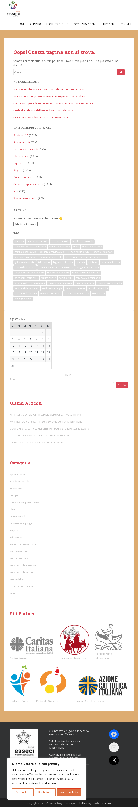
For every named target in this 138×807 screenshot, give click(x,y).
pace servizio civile (110, 262)
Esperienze (19, 163)
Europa (14, 495)
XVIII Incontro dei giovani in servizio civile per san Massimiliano (49, 96)
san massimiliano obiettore (86, 272)
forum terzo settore (103, 251)
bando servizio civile (82, 241)
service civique (48, 277)
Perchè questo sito (57, 24)
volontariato (98, 293)
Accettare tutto (69, 792)
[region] (46, 779)
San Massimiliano (20, 551)
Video (13, 593)
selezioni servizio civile (26, 277)
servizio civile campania (88, 277)
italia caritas (44, 262)
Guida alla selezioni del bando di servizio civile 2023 (43, 110)
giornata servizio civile (26, 257)
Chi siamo (35, 24)
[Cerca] (121, 72)
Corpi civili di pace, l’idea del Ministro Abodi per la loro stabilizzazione (53, 103)
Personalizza (22, 792)
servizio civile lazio (84, 283)
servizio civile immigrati (60, 283)
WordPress (105, 803)
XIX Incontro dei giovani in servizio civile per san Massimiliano (49, 89)
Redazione (109, 24)
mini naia (80, 262)
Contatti (125, 24)
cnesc (76, 246)
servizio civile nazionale (27, 288)
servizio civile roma (75, 288)
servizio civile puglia (52, 288)
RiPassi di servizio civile (23, 544)
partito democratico (25, 267)
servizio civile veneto (50, 293)
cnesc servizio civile (92, 246)
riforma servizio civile (58, 272)
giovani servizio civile (51, 257)
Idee (16, 191)
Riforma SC (16, 537)
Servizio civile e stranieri (23, 565)
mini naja (93, 262)
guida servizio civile (24, 262)
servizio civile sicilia (98, 288)
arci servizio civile (60, 241)
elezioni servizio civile (78, 251)
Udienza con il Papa (21, 586)
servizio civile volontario (76, 293)
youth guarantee (23, 298)
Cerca (13, 379)
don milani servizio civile (52, 251)
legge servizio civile (63, 262)
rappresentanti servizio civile (29, 272)
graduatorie (71, 257)
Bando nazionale (23, 177)
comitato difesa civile (25, 251)
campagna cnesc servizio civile (30, 246)
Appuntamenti (21, 142)
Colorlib (81, 803)
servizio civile (66, 277)
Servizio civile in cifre (25, 198)
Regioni (17, 170)
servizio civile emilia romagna (30, 283)
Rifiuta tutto (45, 792)
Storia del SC (20, 135)
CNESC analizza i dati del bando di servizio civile (41, 117)
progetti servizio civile (88, 267)
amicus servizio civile (37, 241)
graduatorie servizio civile (94, 257)
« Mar (67, 374)
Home (22, 24)
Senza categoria (19, 558)
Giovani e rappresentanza (28, 184)
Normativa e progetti (25, 149)
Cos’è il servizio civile (86, 24)
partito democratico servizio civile (56, 267)
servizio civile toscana (26, 293)
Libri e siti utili (21, 156)
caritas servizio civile (59, 246)
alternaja (19, 241)
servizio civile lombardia (109, 283)
